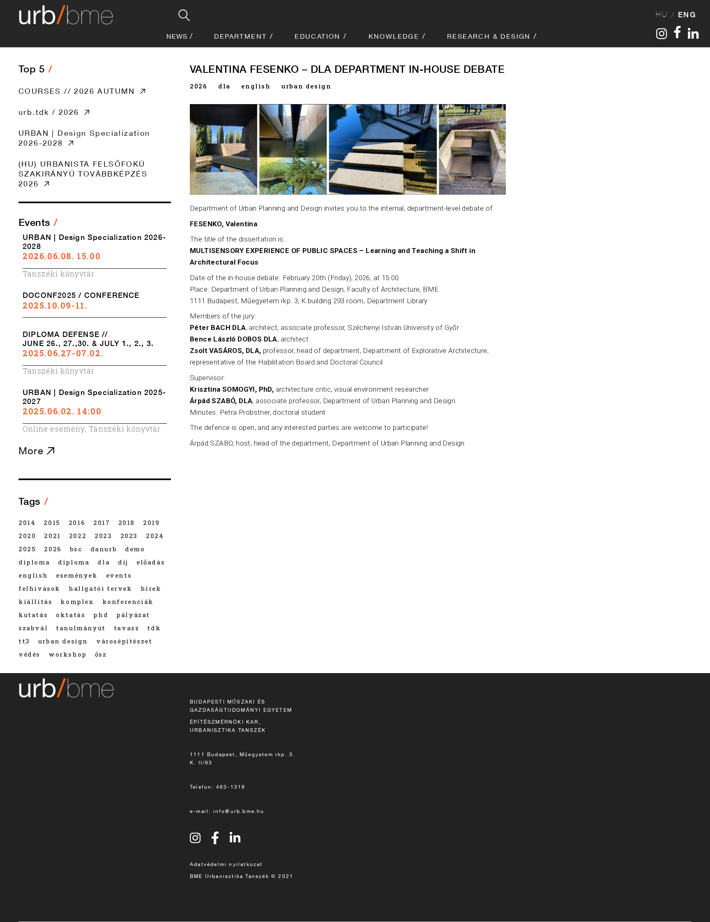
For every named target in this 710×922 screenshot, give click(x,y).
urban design (306, 86)
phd (100, 615)
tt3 (24, 641)
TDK (154, 628)
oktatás (70, 615)
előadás (150, 562)
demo (135, 549)
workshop (67, 654)
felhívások (39, 588)
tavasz (126, 628)
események (76, 575)
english (255, 86)
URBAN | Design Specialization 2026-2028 (84, 137)
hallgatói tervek (100, 588)
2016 (77, 522)
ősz (101, 654)
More (32, 450)
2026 (198, 86)
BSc (76, 549)
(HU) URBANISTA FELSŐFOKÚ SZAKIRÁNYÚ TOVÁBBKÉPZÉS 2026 (83, 173)
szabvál (33, 628)
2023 (103, 536)
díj (123, 562)
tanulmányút (81, 628)
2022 (77, 536)
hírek (151, 588)
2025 (27, 549)
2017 (101, 522)
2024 (155, 536)
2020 (27, 536)
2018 (126, 522)
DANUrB (103, 549)
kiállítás (35, 601)
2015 (52, 522)
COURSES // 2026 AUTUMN (76, 90)
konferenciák (128, 601)
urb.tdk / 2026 (48, 111)
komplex (77, 601)
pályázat (133, 615)
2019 (151, 522)
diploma (34, 562)
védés (29, 654)
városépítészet (124, 641)
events (119, 575)
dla (224, 86)
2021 (52, 536)
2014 (26, 522)
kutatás (33, 615)
